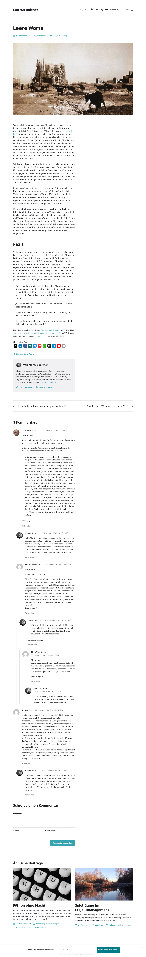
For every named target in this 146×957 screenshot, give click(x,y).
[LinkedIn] (92, 9)
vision (26, 354)
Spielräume (128, 925)
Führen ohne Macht (29, 905)
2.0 (40, 336)
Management (29, 927)
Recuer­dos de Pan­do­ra (50, 330)
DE (81, 9)
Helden (120, 925)
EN (84, 9)
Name (16, 831)
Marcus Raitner (25, 9)
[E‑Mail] (106, 9)
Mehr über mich (49, 382)
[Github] (97, 9)
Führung (64, 35)
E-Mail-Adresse (51, 831)
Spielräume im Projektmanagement (92, 907)
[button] (115, 9)
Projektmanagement (54, 924)
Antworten (26, 525)
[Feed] (101, 9)
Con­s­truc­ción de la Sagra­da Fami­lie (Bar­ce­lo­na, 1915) (37, 333)
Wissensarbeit (41, 927)
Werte (31, 354)
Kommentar (18, 813)
